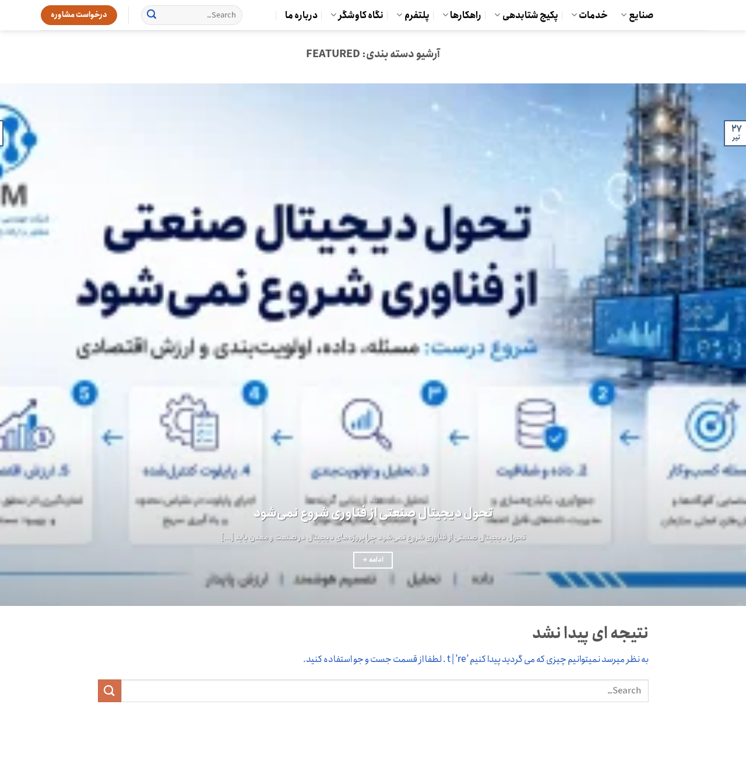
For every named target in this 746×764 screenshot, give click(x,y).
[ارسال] (151, 15)
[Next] (20, 345)
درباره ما (301, 15)
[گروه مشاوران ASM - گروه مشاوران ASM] (688, 15)
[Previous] (716, 345)
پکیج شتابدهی (530, 15)
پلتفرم (417, 15)
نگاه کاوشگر (361, 15)
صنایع (641, 15)
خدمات (593, 15)
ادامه (373, 560)
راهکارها (465, 15)
